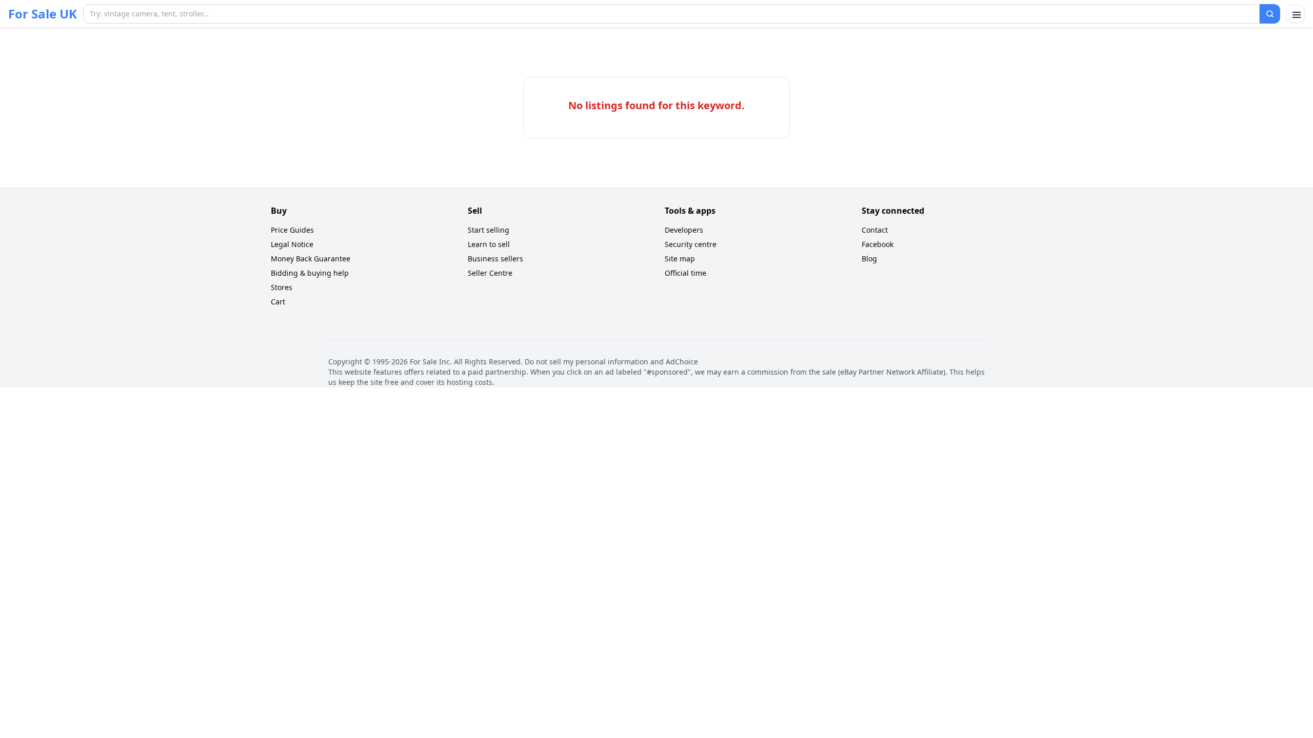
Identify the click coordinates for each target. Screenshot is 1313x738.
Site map (680, 258)
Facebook (877, 244)
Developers (684, 230)
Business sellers (495, 258)
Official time (685, 273)
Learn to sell (489, 244)
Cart (278, 301)
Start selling (488, 230)
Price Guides (292, 230)
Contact (875, 230)
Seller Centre (490, 273)
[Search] (1270, 14)
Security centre (691, 244)
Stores (281, 287)
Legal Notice (292, 244)
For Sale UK (42, 14)
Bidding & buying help (310, 273)
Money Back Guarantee (310, 258)
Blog (869, 258)
